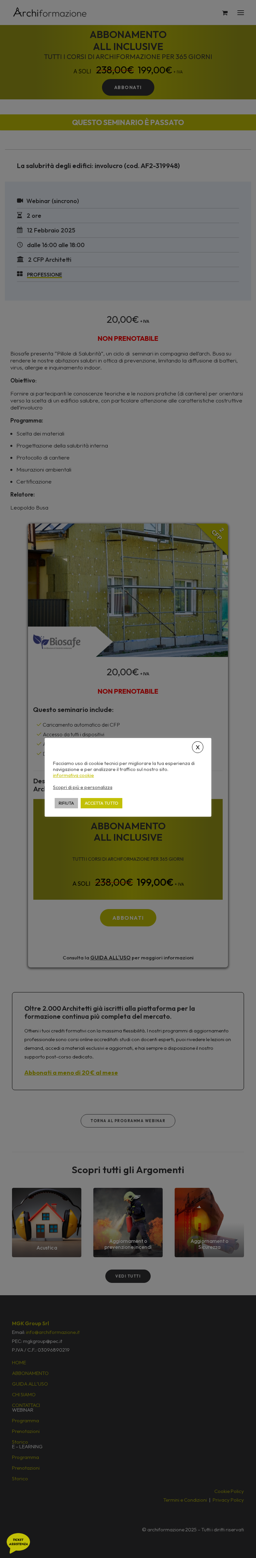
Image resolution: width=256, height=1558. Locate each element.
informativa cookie (73, 775)
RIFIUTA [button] (66, 803)
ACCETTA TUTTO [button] (101, 803)
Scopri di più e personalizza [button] (82, 787)
